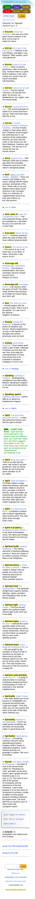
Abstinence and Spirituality (13, 720)
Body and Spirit (13, 460)
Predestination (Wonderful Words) (13, 265)
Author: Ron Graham (8, 20)
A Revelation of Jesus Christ (13, 529)
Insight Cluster (15, 696)
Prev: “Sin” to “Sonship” (13, 819)
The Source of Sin (15, 247)
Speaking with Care (11, 395)
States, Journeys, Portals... (13, 175)
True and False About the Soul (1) (13, 416)
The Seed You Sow (14, 303)
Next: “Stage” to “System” (14, 815)
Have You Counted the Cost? (14, 215)
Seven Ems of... (14, 676)
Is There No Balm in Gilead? (14, 566)
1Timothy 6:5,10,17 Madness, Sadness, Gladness (15, 125)
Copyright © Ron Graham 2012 (15, 881)
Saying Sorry (12, 158)
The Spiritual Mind (12, 587)
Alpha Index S (9, 823)
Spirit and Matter (13, 481)
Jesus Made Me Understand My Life (15, 646)
